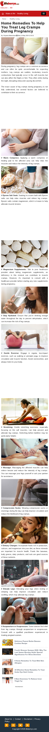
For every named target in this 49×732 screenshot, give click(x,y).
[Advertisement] (24, 112)
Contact (18, 719)
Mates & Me (10, 13)
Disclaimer (28, 719)
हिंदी (11, 8)
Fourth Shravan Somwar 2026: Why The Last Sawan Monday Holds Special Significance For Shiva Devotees (31, 652)
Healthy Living (22, 13)
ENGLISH (4, 8)
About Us (8, 719)
